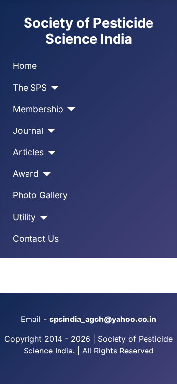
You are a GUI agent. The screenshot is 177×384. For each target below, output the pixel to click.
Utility (24, 217)
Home (25, 66)
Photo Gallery (40, 195)
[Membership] (69, 109)
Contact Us (36, 238)
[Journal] (49, 131)
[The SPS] (53, 88)
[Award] (45, 174)
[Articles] (50, 153)
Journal (28, 131)
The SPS (30, 87)
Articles (28, 152)
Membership (38, 109)
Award (26, 173)
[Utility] (42, 218)
